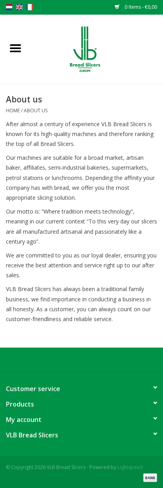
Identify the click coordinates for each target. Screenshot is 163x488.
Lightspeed (130, 467)
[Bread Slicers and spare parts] (96, 48)
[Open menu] (15, 48)
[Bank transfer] (148, 477)
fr (30, 7)
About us (35, 110)
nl (9, 7)
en (19, 7)
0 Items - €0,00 (140, 7)
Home (13, 110)
